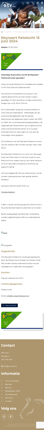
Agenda (8, 384)
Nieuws (8, 388)
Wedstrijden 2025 (12, 391)
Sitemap (31, 424)
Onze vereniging (12, 381)
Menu (36, 8)
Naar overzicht (10, 305)
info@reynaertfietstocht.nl (18, 296)
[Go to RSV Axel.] (2, 32)
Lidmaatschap (11, 394)
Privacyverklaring (12, 426)
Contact (8, 401)
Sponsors (9, 398)
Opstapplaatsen (8, 192)
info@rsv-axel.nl (10, 366)
